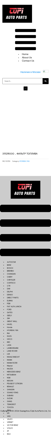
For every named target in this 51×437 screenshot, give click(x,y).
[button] (25, 40)
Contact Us (28, 60)
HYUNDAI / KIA (24, 161)
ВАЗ (8, 434)
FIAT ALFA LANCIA (14, 306)
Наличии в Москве (30, 72)
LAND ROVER (12, 351)
